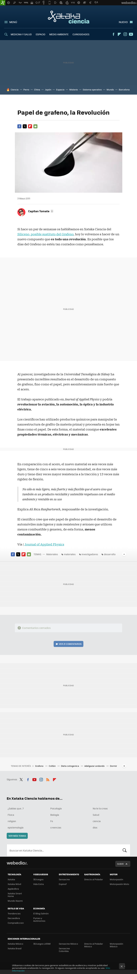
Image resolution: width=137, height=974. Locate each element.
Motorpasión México (116, 945)
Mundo (110, 89)
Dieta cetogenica (70, 765)
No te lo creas (100, 808)
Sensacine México (68, 943)
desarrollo (109, 554)
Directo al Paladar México (93, 945)
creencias (55, 827)
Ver (70, 643)
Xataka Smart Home (15, 895)
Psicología (56, 808)
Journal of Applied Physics (44, 544)
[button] (40, 211)
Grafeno (39, 765)
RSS (47, 779)
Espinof (62, 884)
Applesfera (13, 888)
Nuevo (123, 22)
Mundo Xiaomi (15, 900)
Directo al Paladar (93, 879)
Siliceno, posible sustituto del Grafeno (45, 234)
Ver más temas (17, 835)
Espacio (60, 89)
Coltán (52, 765)
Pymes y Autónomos (39, 919)
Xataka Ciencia (68, 17)
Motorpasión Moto (119, 884)
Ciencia (15, 89)
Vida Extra (38, 884)
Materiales (52, 554)
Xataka (11, 879)
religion (12, 821)
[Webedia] (17, 863)
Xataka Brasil (14, 948)
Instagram (125, 34)
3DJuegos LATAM (42, 943)
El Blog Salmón (41, 913)
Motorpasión (116, 879)
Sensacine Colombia (64, 950)
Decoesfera (14, 918)
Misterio (73, 89)
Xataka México (15, 943)
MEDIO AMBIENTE (58, 34)
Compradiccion (16, 922)
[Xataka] (2, 2)
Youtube (131, 34)
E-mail (35, 126)
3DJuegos (38, 879)
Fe (51, 821)
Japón (48, 89)
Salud (96, 814)
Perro (26, 89)
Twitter (25, 126)
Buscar (125, 850)
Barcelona (124, 89)
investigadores (90, 554)
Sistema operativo (92, 89)
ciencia (97, 821)
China (37, 89)
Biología (54, 814)
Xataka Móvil (14, 884)
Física (11, 814)
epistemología (15, 827)
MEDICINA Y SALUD (21, 34)
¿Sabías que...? (16, 808)
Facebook (113, 34)
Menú (13, 22)
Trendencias (14, 913)
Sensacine (64, 879)
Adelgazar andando (94, 765)
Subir (120, 863)
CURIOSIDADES (81, 34)
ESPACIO (40, 34)
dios (95, 827)
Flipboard (119, 34)
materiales (70, 554)
